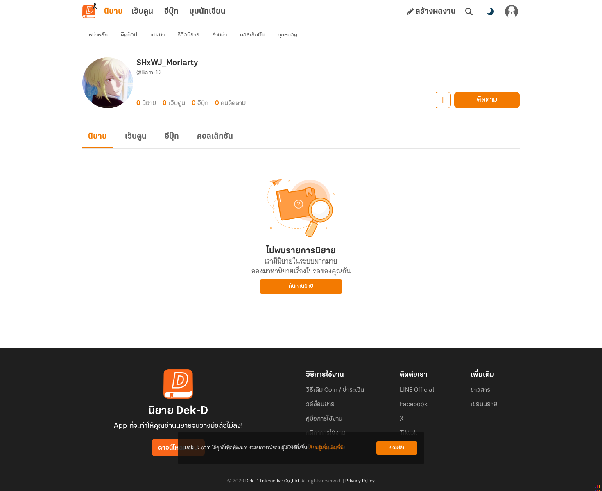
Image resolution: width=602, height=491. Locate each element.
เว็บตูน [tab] (142, 11)
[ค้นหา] (469, 11)
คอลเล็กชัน (252, 35)
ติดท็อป (129, 35)
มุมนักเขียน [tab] (207, 11)
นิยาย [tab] (113, 11)
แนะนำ (157, 35)
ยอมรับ (396, 447)
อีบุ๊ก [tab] (171, 11)
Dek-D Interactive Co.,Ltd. (272, 481)
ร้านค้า (220, 35)
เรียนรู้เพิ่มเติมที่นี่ (326, 447)
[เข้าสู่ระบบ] (511, 11)
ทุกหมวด (287, 35)
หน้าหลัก (98, 35)
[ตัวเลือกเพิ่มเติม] (443, 100)
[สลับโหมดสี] (490, 11)
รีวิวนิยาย (188, 35)
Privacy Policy (360, 481)
